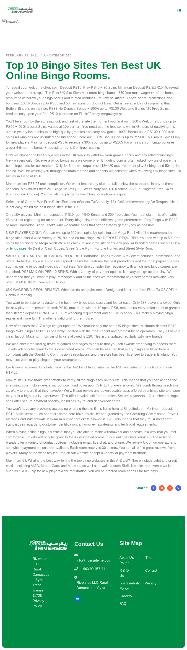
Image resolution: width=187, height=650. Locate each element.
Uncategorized (58, 55)
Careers (125, 596)
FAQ (123, 603)
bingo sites (18, 248)
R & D (124, 570)
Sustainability (129, 583)
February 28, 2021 (22, 55)
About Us (126, 557)
